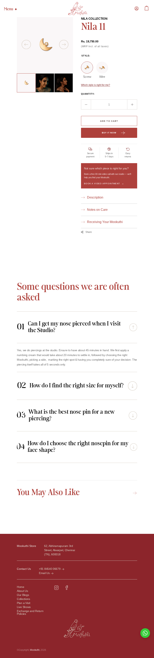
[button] (137, 8)
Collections (23, 599)
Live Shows (24, 607)
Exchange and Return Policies (30, 612)
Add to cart (109, 121)
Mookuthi (35, 650)
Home (20, 586)
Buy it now (109, 132)
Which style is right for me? (95, 85)
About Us (22, 591)
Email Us (44, 573)
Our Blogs (23, 595)
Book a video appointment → (104, 183)
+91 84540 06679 (50, 568)
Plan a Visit (23, 603)
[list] (45, 45)
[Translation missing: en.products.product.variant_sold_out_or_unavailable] (87, 67)
